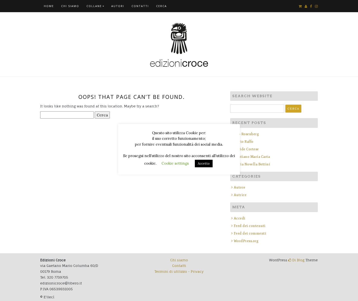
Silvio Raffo (244, 142)
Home (49, 6)
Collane (94, 6)
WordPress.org (246, 241)
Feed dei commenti (250, 233)
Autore (239, 187)
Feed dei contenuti (250, 226)
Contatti (140, 6)
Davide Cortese (246, 149)
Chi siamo (70, 6)
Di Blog (297, 260)
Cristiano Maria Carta (252, 157)
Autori (117, 6)
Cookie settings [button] (175, 163)
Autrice (240, 195)
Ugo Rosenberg (246, 134)
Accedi (239, 218)
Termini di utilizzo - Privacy (179, 271)
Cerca (161, 6)
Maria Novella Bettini (252, 164)
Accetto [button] (204, 163)
